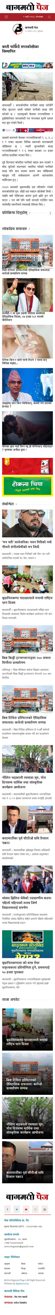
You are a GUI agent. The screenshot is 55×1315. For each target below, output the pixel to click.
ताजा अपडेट (10, 1000)
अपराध (40, 1273)
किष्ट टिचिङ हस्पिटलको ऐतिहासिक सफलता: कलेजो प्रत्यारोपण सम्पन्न (26, 272)
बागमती (7, 1273)
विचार (23, 1264)
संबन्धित (8, 504)
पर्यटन (40, 1264)
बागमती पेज (31, 28)
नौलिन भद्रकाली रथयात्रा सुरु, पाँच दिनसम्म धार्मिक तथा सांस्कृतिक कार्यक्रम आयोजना (24, 783)
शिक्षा (23, 1269)
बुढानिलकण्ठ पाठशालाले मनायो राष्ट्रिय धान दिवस (27, 600)
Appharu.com (22, 1284)
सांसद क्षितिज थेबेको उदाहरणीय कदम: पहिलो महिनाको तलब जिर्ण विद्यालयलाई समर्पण (26, 903)
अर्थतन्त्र (24, 1273)
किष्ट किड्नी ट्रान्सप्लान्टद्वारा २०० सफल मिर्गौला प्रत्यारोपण (26, 660)
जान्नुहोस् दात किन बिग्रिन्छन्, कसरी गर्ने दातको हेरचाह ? (26, 405)
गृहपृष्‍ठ (7, 1264)
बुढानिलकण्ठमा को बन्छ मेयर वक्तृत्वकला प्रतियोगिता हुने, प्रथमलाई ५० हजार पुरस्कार (26, 968)
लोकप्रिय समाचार (14, 229)
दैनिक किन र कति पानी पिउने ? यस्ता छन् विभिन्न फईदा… (24, 362)
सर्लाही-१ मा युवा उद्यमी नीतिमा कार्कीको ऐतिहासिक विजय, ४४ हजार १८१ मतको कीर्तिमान (23, 317)
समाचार (7, 1269)
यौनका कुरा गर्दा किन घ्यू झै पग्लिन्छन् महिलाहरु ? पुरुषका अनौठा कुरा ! (27, 448)
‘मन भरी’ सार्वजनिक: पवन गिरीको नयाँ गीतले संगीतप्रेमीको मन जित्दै (27, 544)
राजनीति (41, 1269)
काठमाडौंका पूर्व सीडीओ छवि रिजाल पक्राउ (25, 841)
